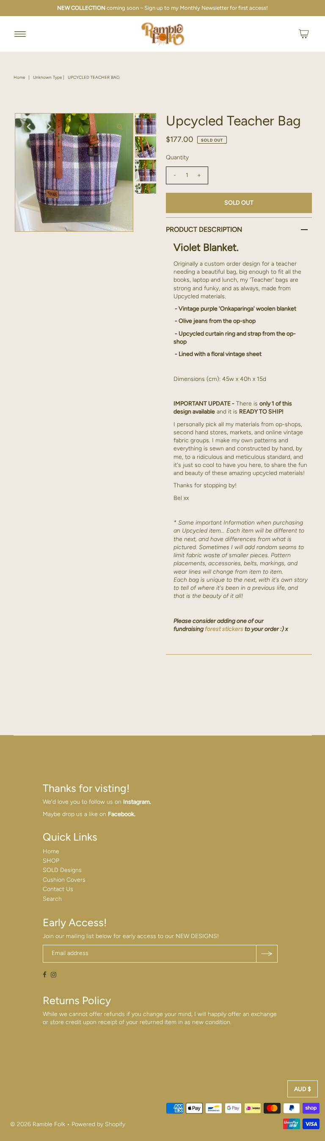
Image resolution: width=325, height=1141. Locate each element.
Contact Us (58, 889)
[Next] (49, 126)
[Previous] (28, 126)
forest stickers (224, 629)
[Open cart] (304, 33)
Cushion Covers (64, 879)
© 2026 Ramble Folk (37, 1124)
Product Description (204, 229)
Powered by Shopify (98, 1124)
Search (52, 898)
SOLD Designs (62, 870)
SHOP (51, 860)
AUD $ (302, 1089)
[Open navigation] (20, 33)
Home (19, 77)
